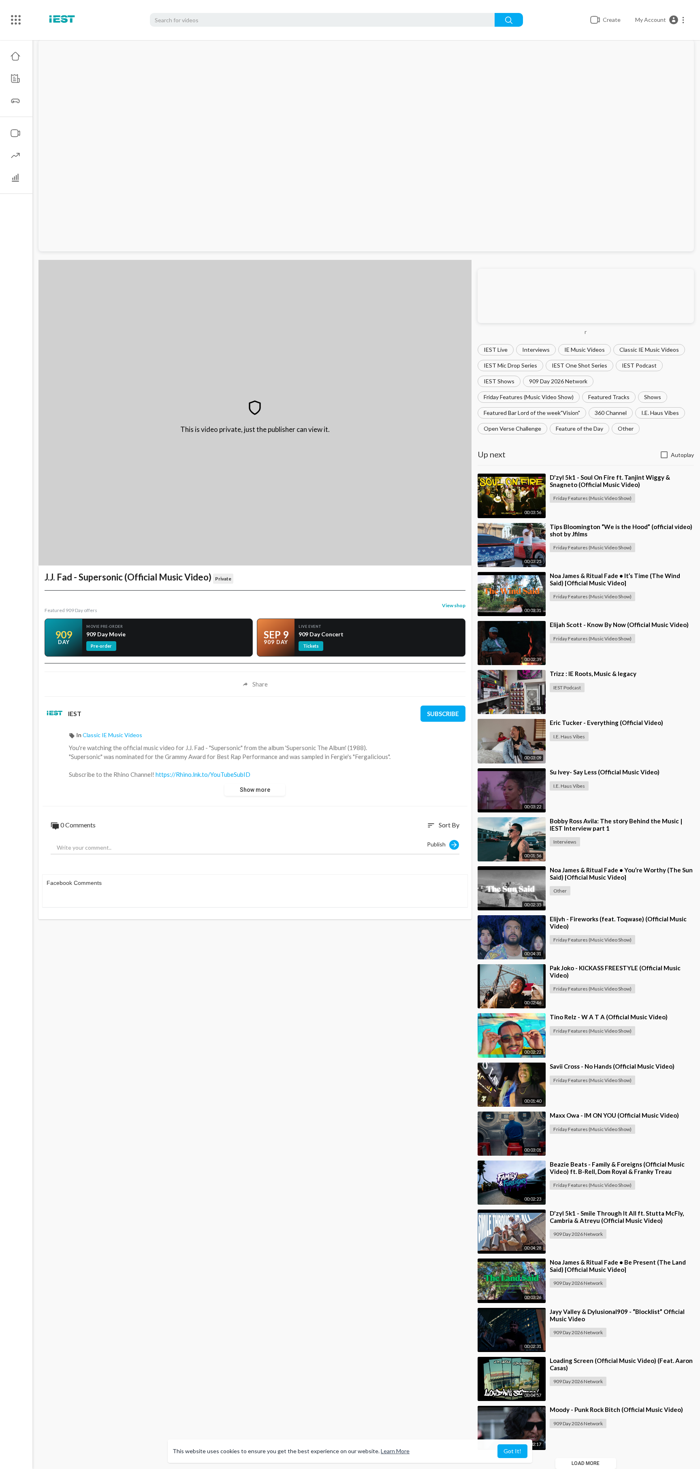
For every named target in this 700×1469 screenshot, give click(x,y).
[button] (660, 20)
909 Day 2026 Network (558, 381)
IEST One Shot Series (579, 365)
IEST (74, 713)
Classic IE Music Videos (649, 349)
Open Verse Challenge (512, 428)
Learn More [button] (395, 1451)
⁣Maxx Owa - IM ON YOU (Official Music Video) (614, 1115)
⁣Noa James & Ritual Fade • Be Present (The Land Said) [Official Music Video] (618, 1266)
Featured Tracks (609, 396)
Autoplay (682, 454)
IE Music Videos (584, 349)
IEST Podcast (639, 365)
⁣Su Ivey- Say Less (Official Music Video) (604, 772)
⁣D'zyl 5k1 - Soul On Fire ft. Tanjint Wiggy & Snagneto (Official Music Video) (610, 481)
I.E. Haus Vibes (660, 412)
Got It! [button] (512, 1451)
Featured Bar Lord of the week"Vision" (532, 412)
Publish (438, 843)
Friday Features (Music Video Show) (529, 396)
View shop (453, 605)
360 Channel (611, 412)
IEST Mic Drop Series (510, 365)
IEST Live (496, 349)
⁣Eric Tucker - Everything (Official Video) (606, 722)
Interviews (536, 349)
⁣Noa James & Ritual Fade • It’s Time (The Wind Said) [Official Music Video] (615, 579)
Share (260, 684)
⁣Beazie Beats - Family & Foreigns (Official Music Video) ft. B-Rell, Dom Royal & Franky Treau (617, 1168)
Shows (652, 396)
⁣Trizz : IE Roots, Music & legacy (593, 673)
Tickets (311, 645)
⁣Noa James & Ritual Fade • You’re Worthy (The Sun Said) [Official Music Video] (621, 873)
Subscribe (443, 713)
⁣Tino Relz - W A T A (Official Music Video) (609, 1016)
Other (626, 428)
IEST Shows (499, 381)
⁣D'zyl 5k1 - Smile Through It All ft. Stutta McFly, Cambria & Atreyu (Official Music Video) (617, 1217)
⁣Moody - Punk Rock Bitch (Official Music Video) (616, 1409)
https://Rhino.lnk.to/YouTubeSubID (203, 774)
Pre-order (101, 645)
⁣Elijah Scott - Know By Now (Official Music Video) (619, 624)
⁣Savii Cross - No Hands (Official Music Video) (612, 1066)
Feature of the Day (579, 428)
